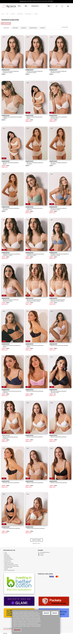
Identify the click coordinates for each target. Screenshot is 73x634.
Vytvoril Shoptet (67, 628)
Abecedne (42, 27)
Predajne (6, 568)
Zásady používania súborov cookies (11, 564)
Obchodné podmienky (8, 559)
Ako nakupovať (7, 556)
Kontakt (5, 553)
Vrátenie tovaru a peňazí (8, 563)
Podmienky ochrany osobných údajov (11, 566)
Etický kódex (6, 555)
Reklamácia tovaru (7, 562)
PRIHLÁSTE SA (22, 1)
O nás (5, 552)
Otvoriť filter (65, 27)
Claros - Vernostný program (9, 570)
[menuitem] (19, 6)
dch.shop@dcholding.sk (44, 552)
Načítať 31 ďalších (36, 540)
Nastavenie (17, 630)
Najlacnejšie (15, 27)
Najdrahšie (23, 27)
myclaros (42, 553)
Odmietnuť (46, 613)
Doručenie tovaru (7, 560)
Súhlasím (54, 613)
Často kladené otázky (8, 567)
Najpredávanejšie (33, 27)
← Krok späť (6, 23)
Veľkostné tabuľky (7, 557)
